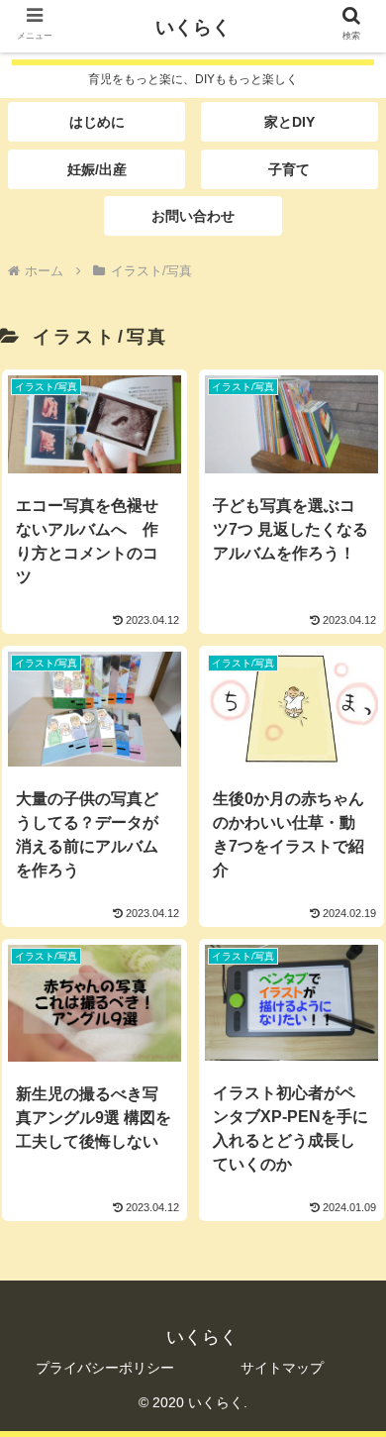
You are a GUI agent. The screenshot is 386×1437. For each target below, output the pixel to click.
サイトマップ (282, 1368)
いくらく (193, 27)
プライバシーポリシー (105, 1368)
